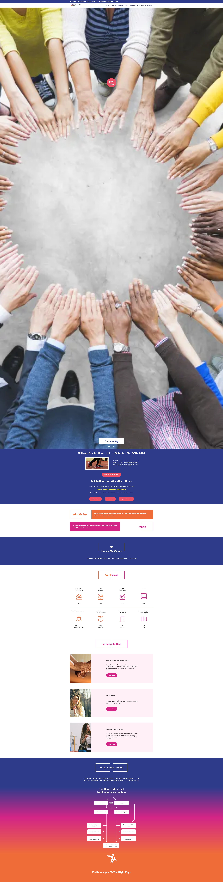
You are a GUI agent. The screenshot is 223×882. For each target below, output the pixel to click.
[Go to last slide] (4, 229)
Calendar (110, 499)
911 (117, 1)
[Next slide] (218, 229)
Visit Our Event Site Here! (111, 474)
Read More (112, 675)
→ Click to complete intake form (82, 527)
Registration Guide (126, 499)
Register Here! (95, 499)
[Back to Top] (221, 879)
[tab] (109, 446)
